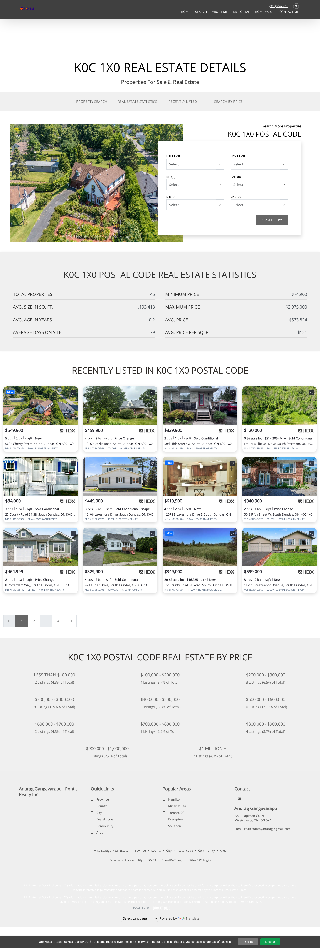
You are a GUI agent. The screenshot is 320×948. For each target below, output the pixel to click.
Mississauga (177, 806)
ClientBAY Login (173, 860)
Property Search (91, 101)
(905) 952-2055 (278, 6)
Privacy (114, 860)
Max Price (238, 156)
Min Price (173, 156)
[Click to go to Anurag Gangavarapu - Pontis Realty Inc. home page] (27, 9)
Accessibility (134, 860)
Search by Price (228, 101)
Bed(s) (170, 177)
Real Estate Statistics (137, 101)
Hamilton (175, 799)
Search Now (272, 220)
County (101, 806)
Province (102, 799)
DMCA (152, 860)
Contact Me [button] (289, 12)
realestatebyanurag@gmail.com (267, 829)
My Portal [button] (242, 12)
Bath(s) (236, 177)
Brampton (175, 819)
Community (104, 826)
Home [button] (186, 12)
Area (99, 832)
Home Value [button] (265, 12)
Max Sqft (237, 197)
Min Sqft (172, 197)
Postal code (104, 819)
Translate (192, 918)
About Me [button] (220, 12)
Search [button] (201, 12)
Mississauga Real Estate (111, 850)
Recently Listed (182, 101)
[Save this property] (73, 392)
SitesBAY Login (200, 860)
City (99, 813)
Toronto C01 (177, 813)
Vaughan (174, 826)
